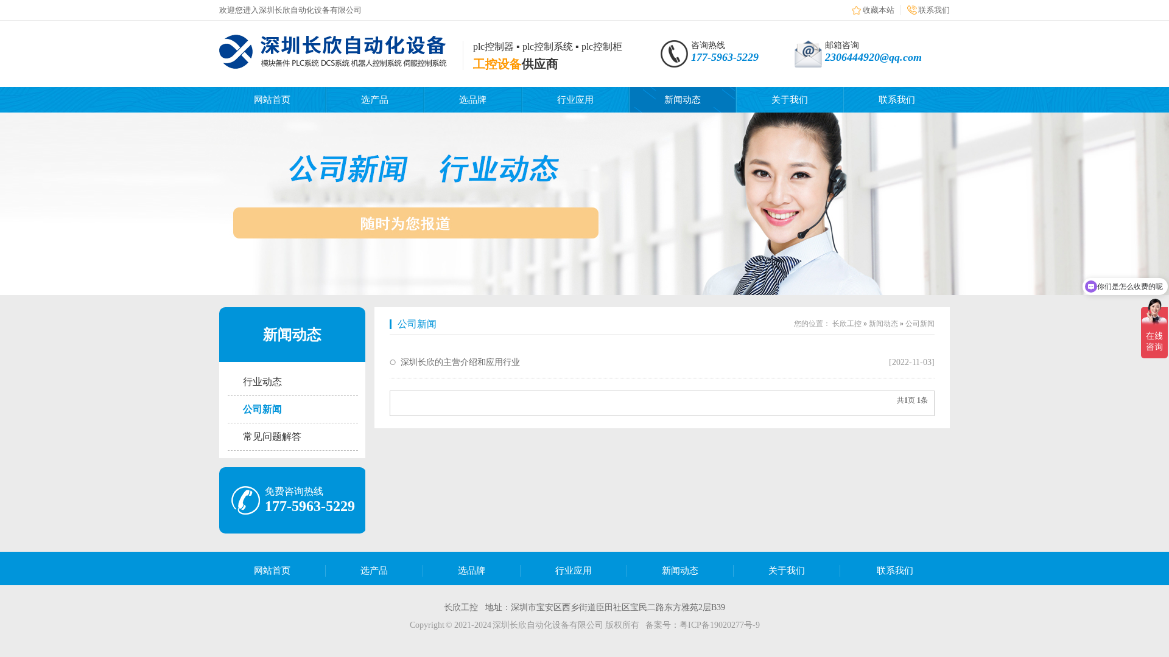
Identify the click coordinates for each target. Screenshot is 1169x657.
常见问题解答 (272, 436)
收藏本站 (878, 10)
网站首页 (272, 100)
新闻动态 (682, 100)
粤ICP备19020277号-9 (719, 625)
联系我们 (934, 10)
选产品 (374, 100)
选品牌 (472, 100)
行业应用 (575, 100)
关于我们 (789, 100)
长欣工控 (847, 323)
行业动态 (262, 382)
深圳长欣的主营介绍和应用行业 (460, 362)
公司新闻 (262, 409)
